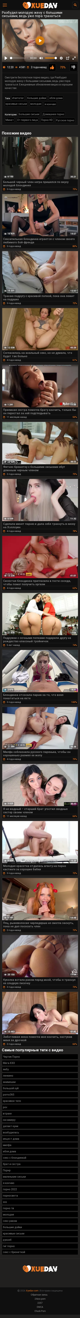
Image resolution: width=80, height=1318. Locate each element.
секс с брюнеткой (14, 1252)
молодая (35, 103)
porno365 (8, 1094)
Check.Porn (40, 1311)
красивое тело (12, 1100)
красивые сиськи (16, 103)
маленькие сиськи (14, 1176)
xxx (5, 1201)
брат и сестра (11, 1164)
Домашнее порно (53, 114)
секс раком (10, 1220)
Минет (10, 119)
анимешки (9, 1081)
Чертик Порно (11, 1056)
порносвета (10, 1195)
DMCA (40, 1307)
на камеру (9, 1119)
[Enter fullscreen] (74, 58)
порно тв (8, 1208)
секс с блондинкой (14, 1157)
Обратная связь (39, 1294)
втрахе (7, 1113)
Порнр (7, 1170)
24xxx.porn (40, 1299)
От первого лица (27, 119)
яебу (6, 1069)
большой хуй (11, 1088)
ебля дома (56, 98)
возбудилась (11, 1132)
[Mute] (41, 58)
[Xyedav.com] (40, 8)
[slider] (19, 58)
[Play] (6, 58)
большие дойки (36, 98)
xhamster (18, 98)
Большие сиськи (29, 114)
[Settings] (61, 58)
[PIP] (68, 58)
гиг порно (9, 1246)
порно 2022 (10, 1189)
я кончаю (50, 104)
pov (5, 1107)
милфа (7, 1145)
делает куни (10, 1126)
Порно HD (47, 119)
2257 (40, 1303)
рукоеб (7, 1239)
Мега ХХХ (9, 1063)
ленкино (8, 1075)
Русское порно (65, 120)
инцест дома (11, 1138)
